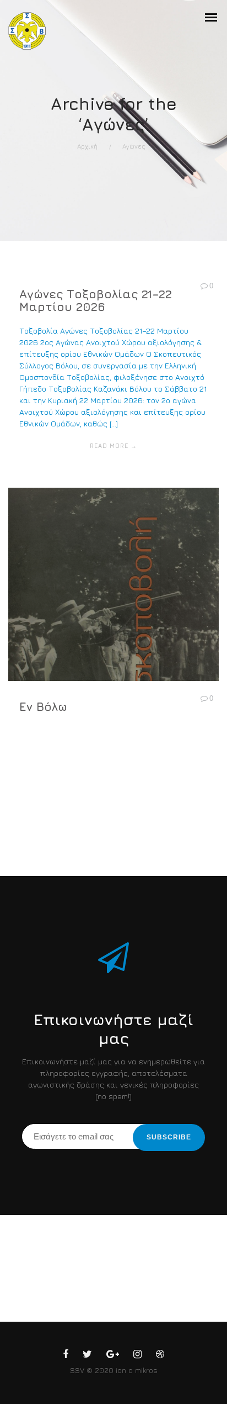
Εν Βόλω (43, 707)
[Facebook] (65, 1356)
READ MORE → (113, 445)
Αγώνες (133, 146)
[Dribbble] (160, 1356)
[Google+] (113, 1356)
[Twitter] (87, 1356)
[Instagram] (137, 1356)
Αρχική (87, 146)
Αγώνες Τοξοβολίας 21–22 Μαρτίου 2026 (95, 300)
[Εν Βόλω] (113, 626)
